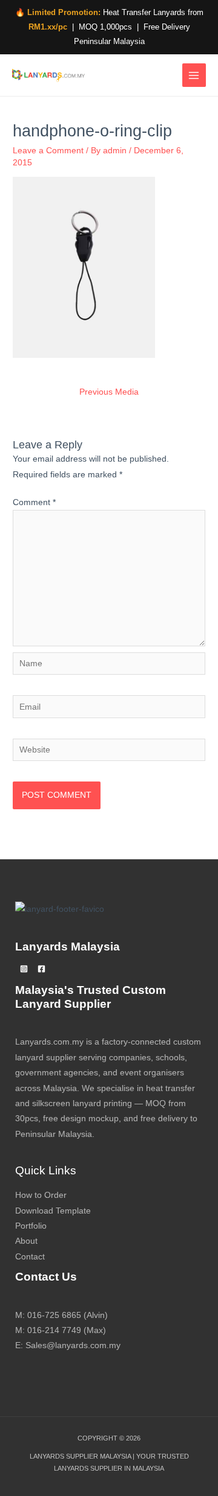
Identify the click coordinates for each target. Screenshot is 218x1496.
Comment (34, 502)
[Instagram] (24, 969)
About (26, 1241)
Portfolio (31, 1225)
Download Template (53, 1210)
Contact (30, 1256)
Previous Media (109, 391)
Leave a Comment (48, 150)
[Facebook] (41, 969)
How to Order (41, 1195)
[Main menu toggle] (194, 75)
